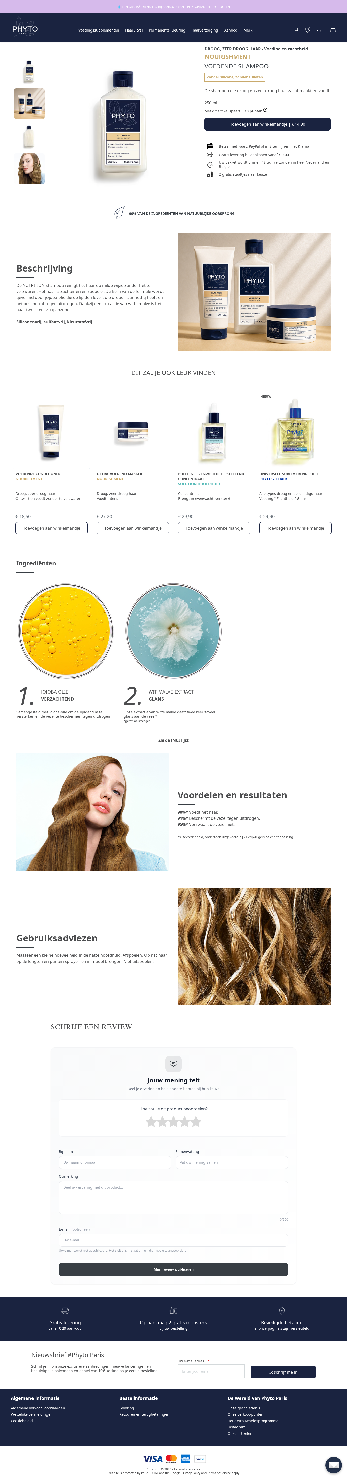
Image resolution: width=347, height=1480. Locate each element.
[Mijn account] (318, 29)
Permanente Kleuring (167, 30)
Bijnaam (66, 1151)
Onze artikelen (240, 1433)
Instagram (236, 1427)
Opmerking (68, 1176)
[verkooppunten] (307, 29)
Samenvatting (187, 1151)
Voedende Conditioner (37, 473)
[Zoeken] (296, 29)
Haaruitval (134, 30)
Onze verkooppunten (245, 1414)
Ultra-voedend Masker (119, 473)
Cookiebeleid (22, 1420)
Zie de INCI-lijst (173, 740)
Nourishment (28, 478)
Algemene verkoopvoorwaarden (38, 1408)
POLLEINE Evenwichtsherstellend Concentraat (211, 476)
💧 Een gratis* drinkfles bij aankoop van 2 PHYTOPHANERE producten (173, 7)
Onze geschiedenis (244, 1408)
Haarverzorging (205, 30)
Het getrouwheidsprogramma (253, 1420)
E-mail (74, 1229)
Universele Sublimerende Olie (289, 473)
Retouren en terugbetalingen (144, 1414)
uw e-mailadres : (193, 1361)
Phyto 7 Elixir (273, 478)
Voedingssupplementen (98, 30)
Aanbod (231, 30)
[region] (29, 122)
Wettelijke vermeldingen (32, 1414)
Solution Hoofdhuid (199, 483)
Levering (126, 1408)
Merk (248, 30)
